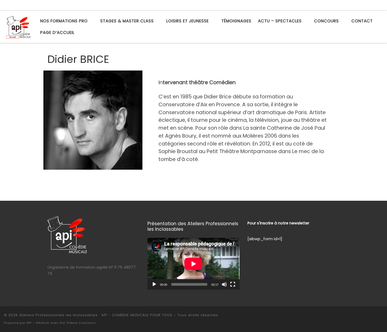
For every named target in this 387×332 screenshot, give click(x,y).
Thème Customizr (81, 323)
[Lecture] (154, 284)
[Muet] (224, 284)
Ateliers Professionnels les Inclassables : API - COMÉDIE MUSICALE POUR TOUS (95, 315)
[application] (193, 264)
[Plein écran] (232, 284)
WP (29, 323)
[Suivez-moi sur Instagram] (373, 5)
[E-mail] (358, 5)
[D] (381, 5)
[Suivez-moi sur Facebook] (366, 5)
